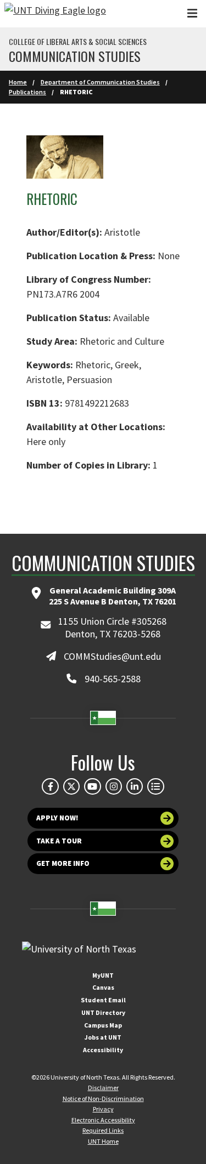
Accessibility (103, 1050)
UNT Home (103, 1141)
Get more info (63, 863)
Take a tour (59, 841)
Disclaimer (103, 1087)
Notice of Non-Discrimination (103, 1098)
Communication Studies (75, 55)
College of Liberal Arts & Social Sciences (78, 41)
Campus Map (103, 1025)
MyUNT (103, 975)
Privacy (103, 1109)
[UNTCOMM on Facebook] (50, 786)
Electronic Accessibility (103, 1120)
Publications (27, 92)
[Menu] (192, 13)
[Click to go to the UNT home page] (55, 14)
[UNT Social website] (155, 786)
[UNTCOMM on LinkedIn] (134, 786)
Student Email (103, 1000)
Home (18, 82)
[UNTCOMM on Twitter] (71, 786)
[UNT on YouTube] (92, 786)
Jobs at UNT (103, 1037)
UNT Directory (103, 1012)
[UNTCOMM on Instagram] (113, 786)
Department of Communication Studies (100, 82)
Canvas (103, 987)
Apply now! (57, 818)
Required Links (103, 1130)
